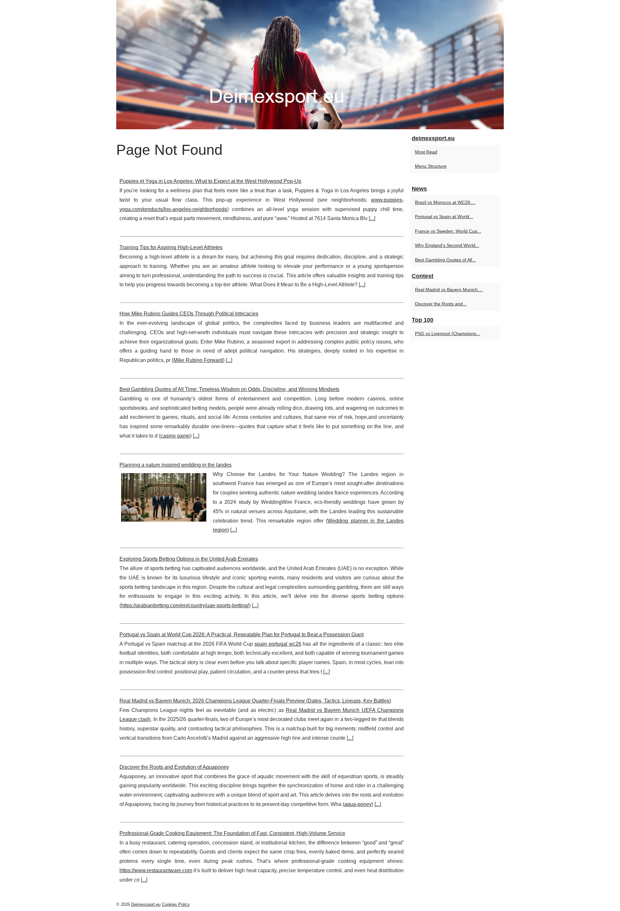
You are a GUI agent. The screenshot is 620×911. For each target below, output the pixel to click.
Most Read (426, 151)
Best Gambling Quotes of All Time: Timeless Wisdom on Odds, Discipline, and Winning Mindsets (229, 389)
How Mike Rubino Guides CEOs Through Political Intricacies (188, 313)
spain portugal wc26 (277, 644)
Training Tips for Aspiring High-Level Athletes (170, 247)
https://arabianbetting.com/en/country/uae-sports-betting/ (185, 605)
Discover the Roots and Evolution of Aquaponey (174, 767)
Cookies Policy (176, 904)
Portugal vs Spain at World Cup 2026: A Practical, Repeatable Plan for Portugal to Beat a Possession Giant (241, 634)
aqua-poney (358, 804)
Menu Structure (431, 166)
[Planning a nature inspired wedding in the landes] (163, 496)
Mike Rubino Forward (198, 360)
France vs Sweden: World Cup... (448, 231)
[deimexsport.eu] (310, 64)
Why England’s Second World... (447, 245)
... (372, 218)
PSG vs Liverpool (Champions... (447, 333)
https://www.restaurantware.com (155, 870)
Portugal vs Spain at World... (444, 216)
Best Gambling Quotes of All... (445, 259)
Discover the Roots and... (441, 303)
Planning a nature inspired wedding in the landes (175, 465)
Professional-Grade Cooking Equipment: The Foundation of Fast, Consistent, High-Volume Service (232, 833)
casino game (175, 436)
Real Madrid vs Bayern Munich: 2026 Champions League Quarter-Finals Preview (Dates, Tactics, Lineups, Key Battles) (255, 701)
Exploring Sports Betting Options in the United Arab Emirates (188, 559)
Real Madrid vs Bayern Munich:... (449, 289)
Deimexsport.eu (145, 904)
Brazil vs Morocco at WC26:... (445, 202)
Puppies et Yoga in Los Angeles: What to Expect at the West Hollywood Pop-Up (210, 181)
